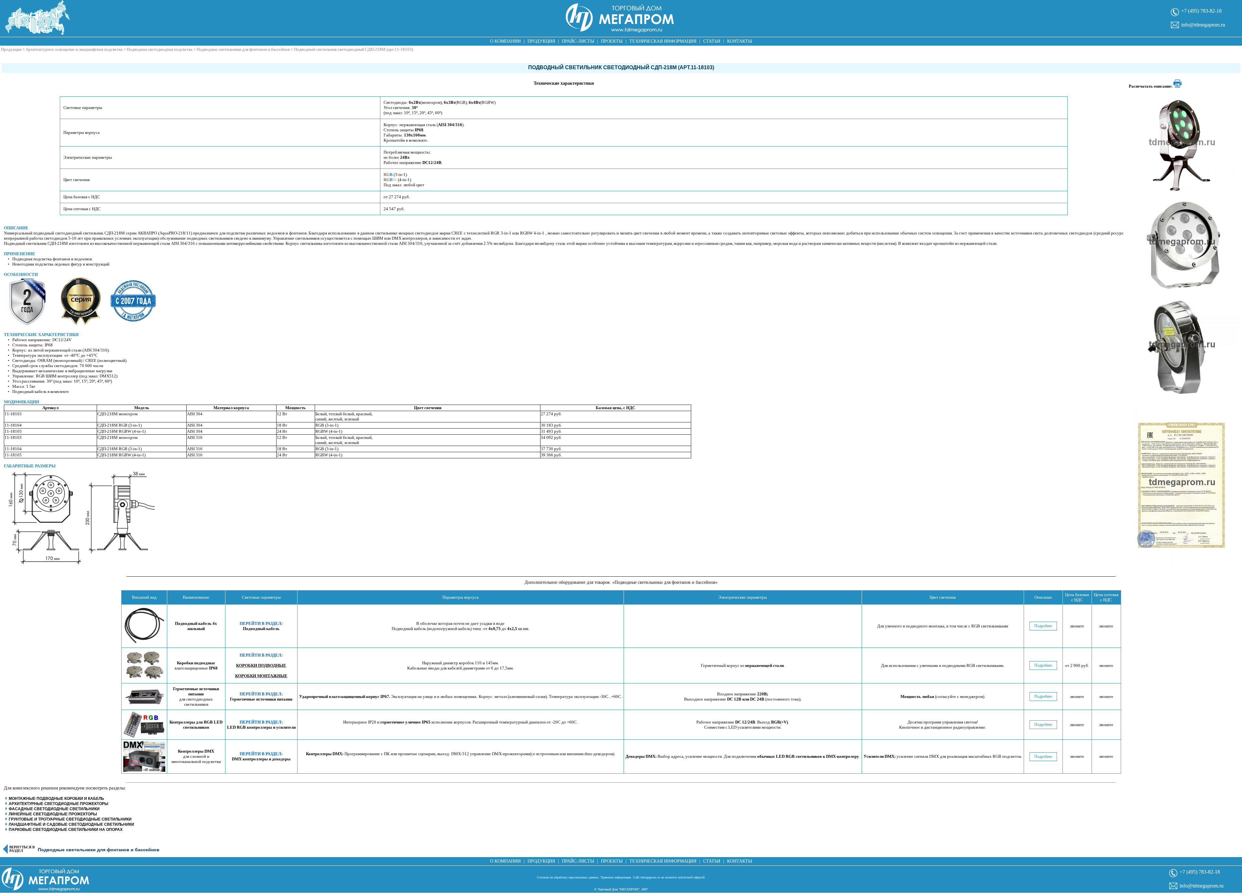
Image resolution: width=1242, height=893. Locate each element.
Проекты (612, 41)
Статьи (711, 41)
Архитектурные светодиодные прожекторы (58, 803)
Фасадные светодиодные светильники (54, 809)
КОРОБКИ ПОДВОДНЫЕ (261, 665)
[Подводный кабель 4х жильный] (144, 626)
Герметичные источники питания (261, 699)
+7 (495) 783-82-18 (1201, 11)
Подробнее (1043, 626)
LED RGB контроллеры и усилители (261, 727)
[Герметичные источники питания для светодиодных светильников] (144, 696)
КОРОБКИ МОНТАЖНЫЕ (261, 675)
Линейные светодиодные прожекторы (53, 814)
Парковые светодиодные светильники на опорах (66, 829)
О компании (505, 41)
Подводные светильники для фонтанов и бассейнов (243, 49)
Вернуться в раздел (22, 849)
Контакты (739, 41)
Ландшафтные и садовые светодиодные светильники (71, 824)
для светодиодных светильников (196, 696)
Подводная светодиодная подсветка (159, 49)
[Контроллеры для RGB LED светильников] (144, 725)
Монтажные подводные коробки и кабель (56, 798)
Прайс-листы (578, 41)
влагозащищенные (196, 665)
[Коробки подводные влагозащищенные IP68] (144, 665)
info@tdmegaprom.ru (1203, 24)
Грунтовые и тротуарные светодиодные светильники (70, 819)
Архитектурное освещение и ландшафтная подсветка (74, 49)
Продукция (541, 41)
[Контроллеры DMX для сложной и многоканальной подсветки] (144, 756)
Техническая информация (662, 41)
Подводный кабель (261, 628)
